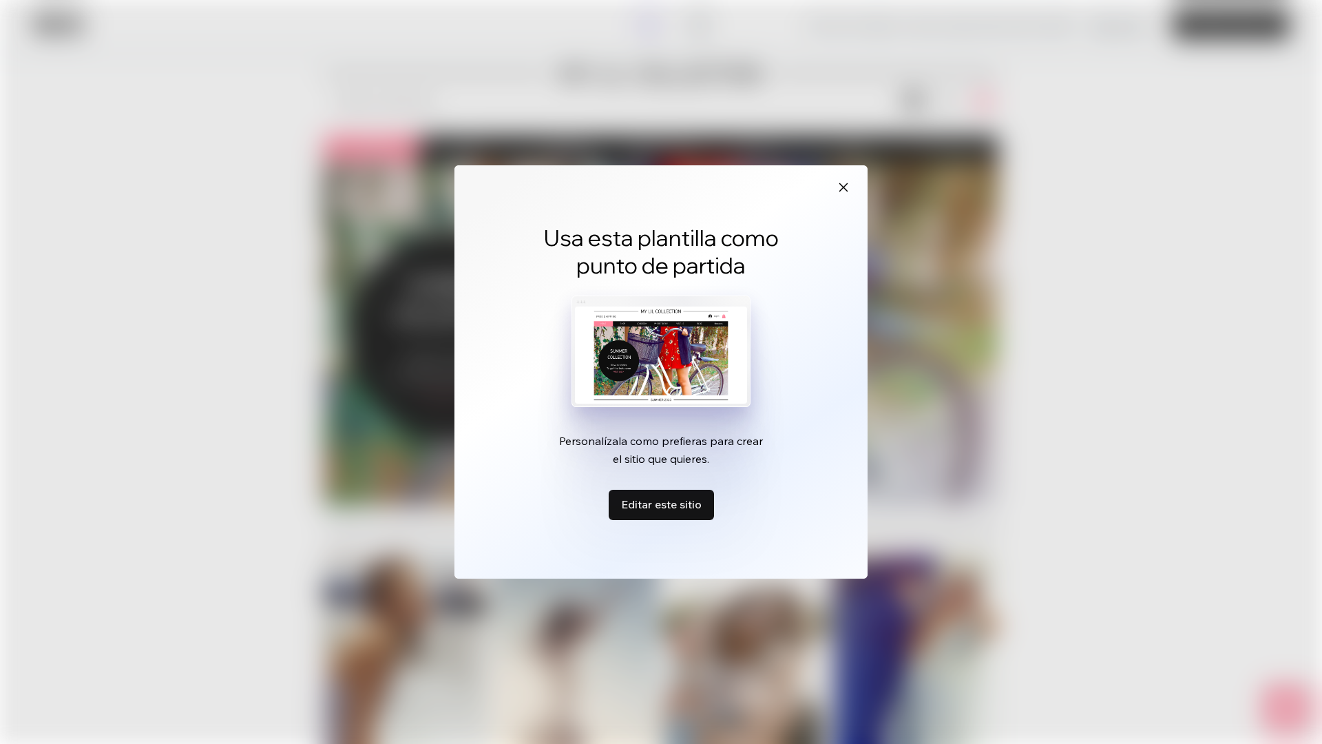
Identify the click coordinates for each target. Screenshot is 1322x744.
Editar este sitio (661, 504)
